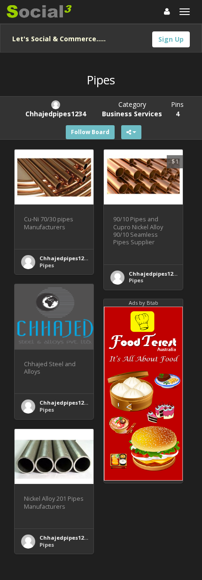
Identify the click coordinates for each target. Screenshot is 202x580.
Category (132, 109)
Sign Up (171, 39)
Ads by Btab (143, 302)
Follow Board (90, 132)
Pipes (46, 265)
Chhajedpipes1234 (64, 258)
